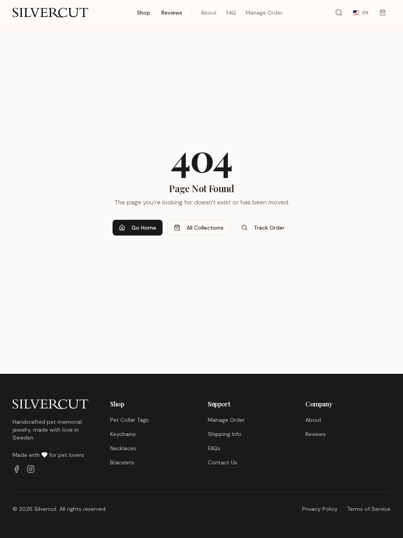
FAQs (214, 448)
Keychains (123, 434)
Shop (143, 12)
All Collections (205, 227)
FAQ (231, 12)
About (209, 12)
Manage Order (264, 12)
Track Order (269, 227)
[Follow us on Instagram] (31, 469)
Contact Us (222, 462)
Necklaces (123, 448)
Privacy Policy (320, 508)
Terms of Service (368, 508)
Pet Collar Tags (129, 419)
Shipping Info (225, 434)
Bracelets (122, 462)
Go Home (143, 227)
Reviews (171, 12)
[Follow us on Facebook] (16, 469)
